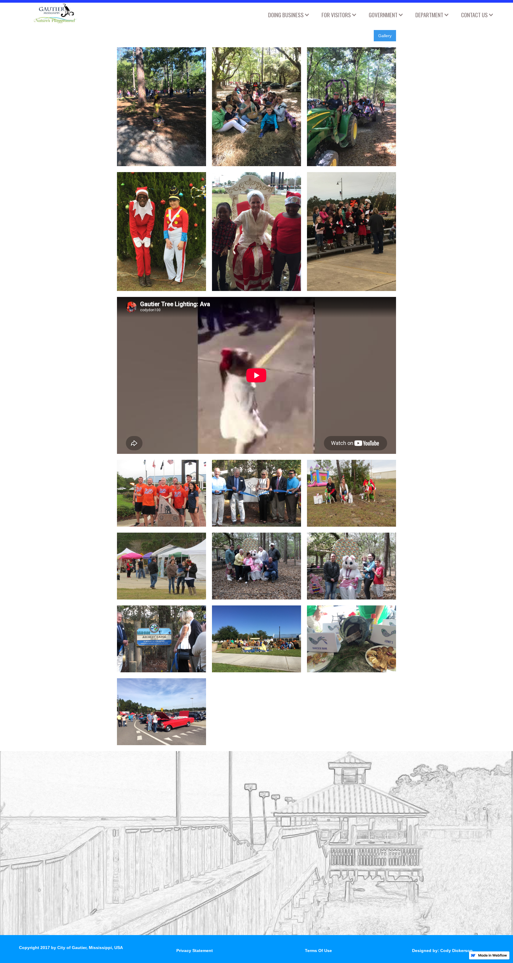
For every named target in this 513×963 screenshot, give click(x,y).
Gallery (385, 35)
